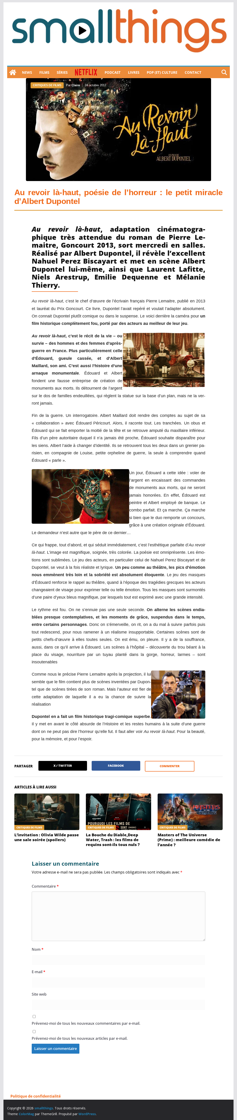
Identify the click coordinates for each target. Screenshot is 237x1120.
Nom (38, 949)
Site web (39, 994)
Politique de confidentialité (35, 1096)
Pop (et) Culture (162, 72)
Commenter (170, 766)
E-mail (38, 971)
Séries (62, 72)
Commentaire (45, 886)
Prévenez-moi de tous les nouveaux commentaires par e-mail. (86, 1023)
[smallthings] (12, 72)
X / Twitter (62, 765)
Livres (133, 72)
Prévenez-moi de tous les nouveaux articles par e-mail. (80, 1038)
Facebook (116, 765)
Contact (193, 72)
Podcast (113, 72)
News (27, 72)
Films (44, 72)
